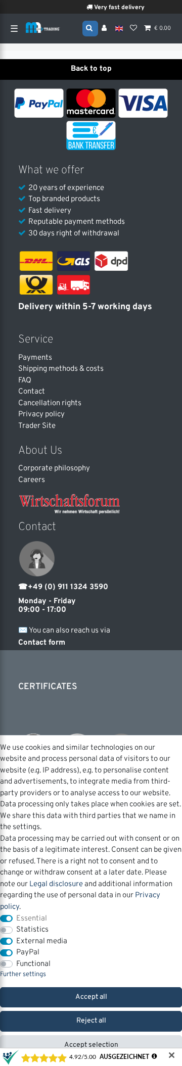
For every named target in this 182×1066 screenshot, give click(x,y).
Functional (33, 964)
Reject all (91, 1020)
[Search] (90, 28)
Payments (35, 358)
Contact (31, 392)
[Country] (119, 28)
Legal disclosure (56, 884)
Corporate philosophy (54, 468)
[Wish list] (133, 29)
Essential (31, 919)
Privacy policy (41, 414)
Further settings (23, 975)
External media (41, 941)
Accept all (91, 997)
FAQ (24, 380)
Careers (31, 480)
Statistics (32, 930)
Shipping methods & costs (61, 369)
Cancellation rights (49, 403)
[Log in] (105, 29)
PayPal (27, 952)
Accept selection (91, 1045)
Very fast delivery (117, 8)
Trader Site (37, 426)
